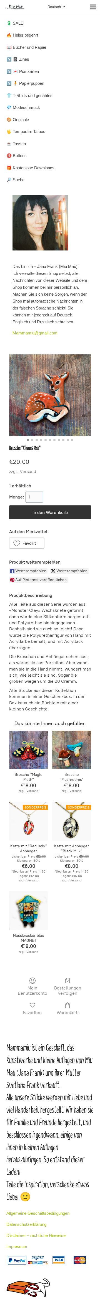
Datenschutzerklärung (26, 1224)
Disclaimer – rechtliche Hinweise (36, 1235)
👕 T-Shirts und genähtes (29, 95)
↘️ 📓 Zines (17, 59)
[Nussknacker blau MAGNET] (28, 910)
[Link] (15, 7)
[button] (27, 543)
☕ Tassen (16, 143)
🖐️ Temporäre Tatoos (25, 131)
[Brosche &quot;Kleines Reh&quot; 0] (50, 395)
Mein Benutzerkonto (32, 990)
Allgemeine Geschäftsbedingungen (37, 1213)
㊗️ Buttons (16, 155)
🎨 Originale (17, 119)
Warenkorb (68, 1012)
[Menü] (93, 7)
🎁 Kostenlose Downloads (30, 167)
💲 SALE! (15, 23)
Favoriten (32, 1012)
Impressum (16, 1246)
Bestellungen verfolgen (67, 990)
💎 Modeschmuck (23, 107)
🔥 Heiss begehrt (22, 35)
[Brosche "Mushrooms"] (71, 750)
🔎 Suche (15, 179)
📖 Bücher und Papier (26, 47)
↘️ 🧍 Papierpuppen (25, 83)
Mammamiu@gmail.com (35, 333)
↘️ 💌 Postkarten (22, 71)
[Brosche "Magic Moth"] (28, 750)
